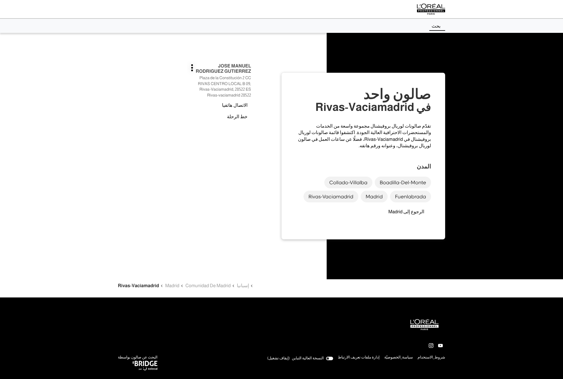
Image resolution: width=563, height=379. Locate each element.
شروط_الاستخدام (431, 357)
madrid (374, 196)
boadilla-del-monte (403, 182)
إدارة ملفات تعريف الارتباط (358, 357)
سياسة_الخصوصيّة (398, 357)
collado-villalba (348, 182)
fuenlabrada (410, 196)
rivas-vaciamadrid (330, 196)
